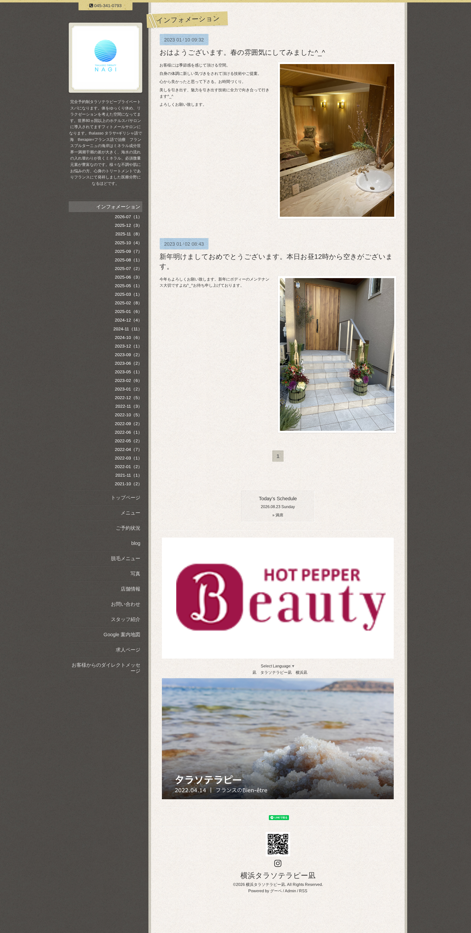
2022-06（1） (128, 432)
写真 (135, 573)
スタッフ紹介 (125, 619)
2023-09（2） (128, 354)
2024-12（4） (128, 320)
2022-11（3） (128, 406)
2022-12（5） (128, 397)
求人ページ (128, 649)
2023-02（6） (128, 380)
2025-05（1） (128, 285)
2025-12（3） (128, 225)
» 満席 (277, 515)
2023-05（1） (128, 371)
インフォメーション (118, 206)
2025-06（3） (128, 277)
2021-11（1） (128, 475)
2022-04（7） (128, 449)
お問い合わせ (125, 604)
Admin (290, 891)
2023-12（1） (128, 346)
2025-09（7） (128, 251)
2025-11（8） (128, 233)
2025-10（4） (128, 242)
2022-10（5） (128, 414)
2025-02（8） (128, 302)
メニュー (130, 512)
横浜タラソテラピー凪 (277, 875)
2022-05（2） (128, 440)
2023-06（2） (128, 363)
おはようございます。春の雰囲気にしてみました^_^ (242, 52)
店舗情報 (130, 589)
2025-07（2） (128, 268)
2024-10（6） (128, 337)
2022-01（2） (128, 466)
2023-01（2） (128, 389)
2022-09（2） (128, 423)
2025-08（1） (128, 259)
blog (135, 543)
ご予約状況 (128, 528)
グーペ (276, 891)
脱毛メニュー (125, 558)
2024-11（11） (127, 328)
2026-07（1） (128, 216)
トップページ (125, 497)
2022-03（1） (128, 458)
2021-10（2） (128, 483)
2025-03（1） (128, 294)
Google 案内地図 (122, 634)
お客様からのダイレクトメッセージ (106, 668)
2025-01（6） (128, 311)
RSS (303, 891)
